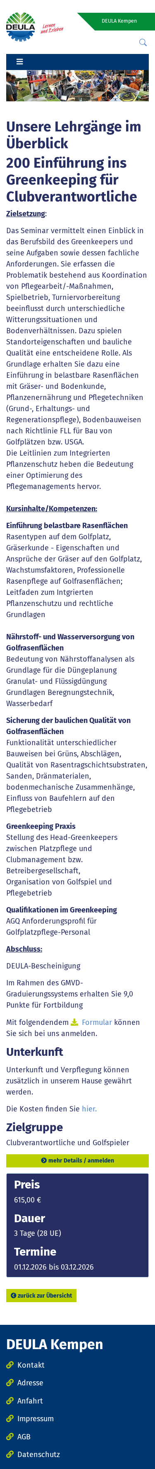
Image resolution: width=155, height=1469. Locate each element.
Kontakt (31, 1365)
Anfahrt (30, 1401)
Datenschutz (38, 1454)
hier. (89, 1108)
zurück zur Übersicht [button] (45, 1295)
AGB (24, 1436)
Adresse (30, 1382)
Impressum (35, 1418)
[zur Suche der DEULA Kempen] (143, 42)
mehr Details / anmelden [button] (81, 1160)
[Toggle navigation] (19, 62)
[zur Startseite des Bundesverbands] (34, 26)
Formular (98, 1022)
